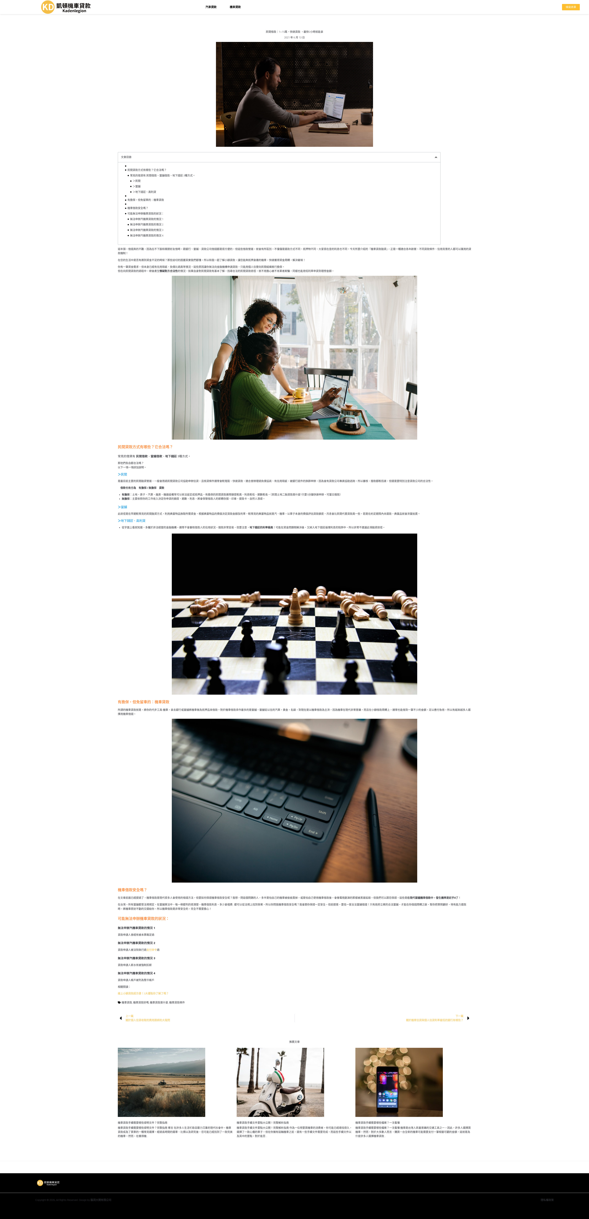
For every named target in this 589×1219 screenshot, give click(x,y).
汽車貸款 (211, 7)
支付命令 (151, 949)
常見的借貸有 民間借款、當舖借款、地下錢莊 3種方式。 (162, 175)
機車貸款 (235, 7)
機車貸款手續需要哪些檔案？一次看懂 (377, 1122)
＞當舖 (137, 186)
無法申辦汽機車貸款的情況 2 (146, 224)
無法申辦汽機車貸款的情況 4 (146, 235)
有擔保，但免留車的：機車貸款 (145, 199)
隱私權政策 (547, 1199)
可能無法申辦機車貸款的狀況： (145, 213)
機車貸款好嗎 (141, 1002)
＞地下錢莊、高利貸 (144, 191)
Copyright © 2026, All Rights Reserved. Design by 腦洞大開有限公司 (73, 1199)
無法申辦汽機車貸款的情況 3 (146, 230)
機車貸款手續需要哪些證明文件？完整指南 (142, 1122)
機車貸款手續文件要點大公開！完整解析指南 (263, 1122)
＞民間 (137, 180)
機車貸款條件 (177, 1002)
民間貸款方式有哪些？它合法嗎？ (147, 170)
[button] (436, 157)
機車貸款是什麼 (159, 1002)
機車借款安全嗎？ (137, 208)
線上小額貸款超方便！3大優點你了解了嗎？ (143, 993)
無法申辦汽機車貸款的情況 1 (146, 219)
